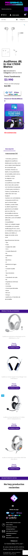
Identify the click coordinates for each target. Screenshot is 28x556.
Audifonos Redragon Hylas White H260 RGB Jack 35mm (14, 458)
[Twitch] (2, 15)
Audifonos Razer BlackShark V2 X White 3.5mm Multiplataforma (14, 418)
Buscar (26, 9)
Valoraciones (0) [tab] (11, 154)
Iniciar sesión (15, 15)
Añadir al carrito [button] (14, 347)
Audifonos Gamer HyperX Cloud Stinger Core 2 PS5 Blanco (14, 377)
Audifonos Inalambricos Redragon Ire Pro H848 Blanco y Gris (14, 337)
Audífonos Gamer (16, 73)
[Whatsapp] (6, 15)
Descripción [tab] (9, 149)
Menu (4, 19)
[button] (17, 20)
